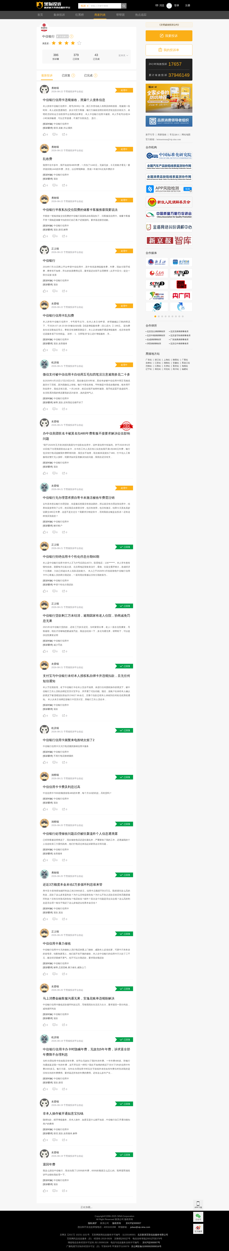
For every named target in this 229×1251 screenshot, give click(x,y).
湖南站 (167, 363)
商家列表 (100, 14)
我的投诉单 (171, 50)
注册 (187, 5)
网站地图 (186, 134)
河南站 (149, 366)
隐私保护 (92, 1223)
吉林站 (149, 363)
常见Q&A (174, 134)
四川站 (176, 369)
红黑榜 (79, 14)
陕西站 (176, 360)
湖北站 (158, 369)
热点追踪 (140, 14)
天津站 (167, 366)
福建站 (185, 369)
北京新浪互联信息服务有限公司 (153, 1234)
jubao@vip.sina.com (140, 1227)
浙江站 (158, 360)
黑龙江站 (186, 363)
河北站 (167, 369)
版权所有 (116, 1223)
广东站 (149, 360)
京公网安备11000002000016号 (146, 1246)
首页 (40, 14)
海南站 (185, 366)
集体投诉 (59, 14)
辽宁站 (149, 369)
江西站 (158, 366)
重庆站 (176, 366)
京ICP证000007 (133, 1223)
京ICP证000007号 (151, 1242)
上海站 (167, 360)
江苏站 (158, 363)
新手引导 (150, 134)
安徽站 (176, 363)
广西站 (185, 360)
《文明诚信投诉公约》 (169, 24)
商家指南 (162, 134)
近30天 (122, 55)
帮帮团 (120, 14)
